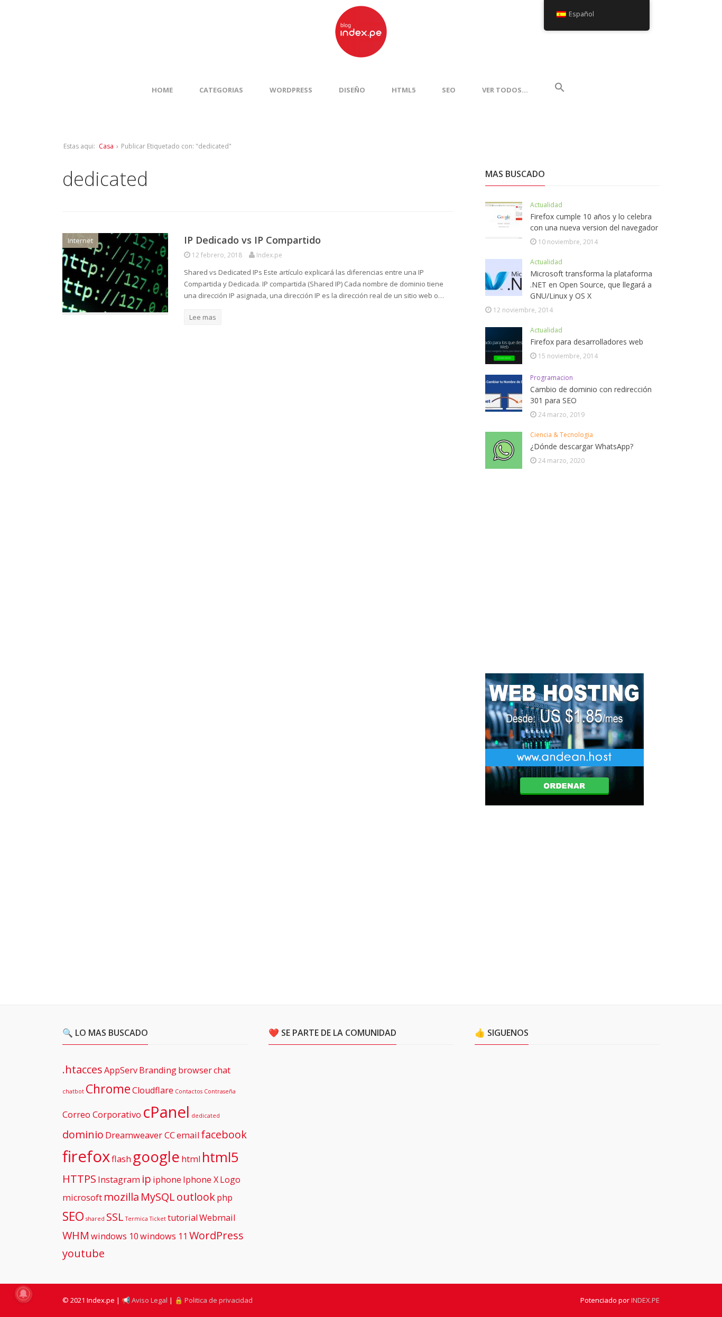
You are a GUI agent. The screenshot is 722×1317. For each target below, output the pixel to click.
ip (146, 1179)
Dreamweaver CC (140, 1135)
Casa (106, 146)
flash (121, 1159)
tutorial (183, 1217)
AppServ (120, 1070)
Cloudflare (152, 1090)
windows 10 (114, 1236)
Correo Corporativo (101, 1114)
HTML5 (403, 90)
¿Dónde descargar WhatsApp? (581, 446)
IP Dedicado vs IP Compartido (252, 240)
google (156, 1156)
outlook (196, 1197)
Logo (230, 1179)
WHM (75, 1235)
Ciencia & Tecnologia (561, 434)
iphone (167, 1179)
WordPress (291, 90)
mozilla (121, 1197)
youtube (83, 1253)
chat (222, 1070)
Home (162, 90)
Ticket (158, 1218)
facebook (224, 1134)
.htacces (82, 1069)
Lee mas (202, 317)
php (225, 1197)
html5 (220, 1157)
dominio (83, 1134)
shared (95, 1218)
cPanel (166, 1112)
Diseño (352, 90)
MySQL (158, 1197)
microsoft (82, 1197)
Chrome (108, 1088)
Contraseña (220, 1091)
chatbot (73, 1091)
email (188, 1135)
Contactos (188, 1091)
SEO (449, 90)
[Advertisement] (564, 572)
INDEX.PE (645, 1300)
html (190, 1159)
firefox (86, 1156)
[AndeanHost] (564, 799)
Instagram (119, 1179)
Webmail (217, 1217)
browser (195, 1070)
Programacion (551, 377)
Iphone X (200, 1179)
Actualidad (546, 204)
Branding (158, 1070)
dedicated (205, 1115)
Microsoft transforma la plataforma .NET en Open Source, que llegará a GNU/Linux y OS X (591, 284)
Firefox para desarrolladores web (586, 342)
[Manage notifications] (23, 1293)
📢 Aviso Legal (145, 1300)
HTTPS (79, 1179)
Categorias (221, 90)
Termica (136, 1218)
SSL (115, 1217)
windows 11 (164, 1236)
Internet (80, 240)
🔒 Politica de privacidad (213, 1300)
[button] (560, 89)
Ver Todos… (505, 90)
